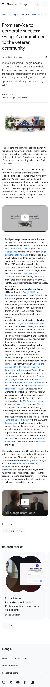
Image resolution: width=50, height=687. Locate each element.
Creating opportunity (13, 531)
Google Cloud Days (18, 248)
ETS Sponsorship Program (35, 401)
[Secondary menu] (45, 4)
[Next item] (11, 626)
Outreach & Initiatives (37, 14)
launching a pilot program (17, 420)
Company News (17, 14)
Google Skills (11, 252)
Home (4, 14)
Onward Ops (20, 404)
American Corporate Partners (31, 382)
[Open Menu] (3, 4)
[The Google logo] (7, 649)
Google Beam (11, 423)
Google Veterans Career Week (30, 323)
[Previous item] (5, 626)
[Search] (38, 4)
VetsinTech (22, 370)
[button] (46, 57)
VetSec (34, 370)
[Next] (46, 14)
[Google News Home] (17, 4)
